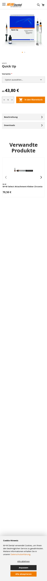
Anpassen (23, 567)
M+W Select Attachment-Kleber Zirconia (22, 186)
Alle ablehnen (23, 561)
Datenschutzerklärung (20, 554)
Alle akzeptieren (23, 574)
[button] (22, 52)
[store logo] (14, 5)
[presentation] (41, 177)
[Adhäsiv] (23, 29)
